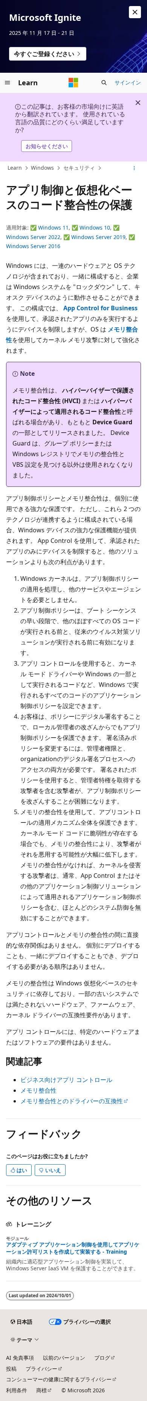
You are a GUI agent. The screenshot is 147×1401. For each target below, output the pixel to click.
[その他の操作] (134, 168)
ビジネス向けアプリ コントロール (66, 1080)
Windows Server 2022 (33, 237)
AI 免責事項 (20, 1357)
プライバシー (41, 1368)
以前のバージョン (64, 1357)
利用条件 (16, 1390)
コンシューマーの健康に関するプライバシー (59, 1379)
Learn (15, 167)
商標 (41, 1390)
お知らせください (47, 146)
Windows (42, 167)
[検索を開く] (104, 82)
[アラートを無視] (135, 12)
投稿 (11, 1368)
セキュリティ (79, 167)
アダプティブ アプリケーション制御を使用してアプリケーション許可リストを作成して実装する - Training (72, 1248)
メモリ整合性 (38, 1090)
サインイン (128, 82)
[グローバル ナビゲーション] (7, 82)
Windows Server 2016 (33, 246)
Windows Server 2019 (98, 237)
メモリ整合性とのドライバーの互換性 (71, 1101)
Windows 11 (53, 227)
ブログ (102, 1357)
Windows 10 (95, 227)
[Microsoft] (73, 83)
